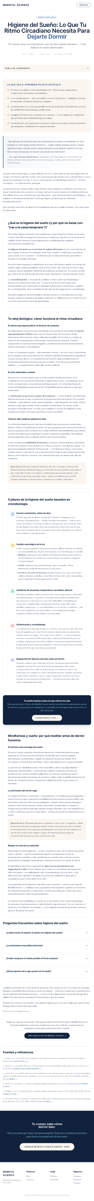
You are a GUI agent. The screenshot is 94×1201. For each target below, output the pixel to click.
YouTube (76, 1183)
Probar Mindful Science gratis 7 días (47, 1147)
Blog (28, 1176)
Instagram (77, 1176)
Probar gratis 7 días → (47, 718)
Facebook (77, 1180)
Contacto (30, 1180)
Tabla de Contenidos (17, 68)
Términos (53, 1176)
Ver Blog (83, 5)
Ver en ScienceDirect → (19, 1061)
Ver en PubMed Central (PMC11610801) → (24, 1069)
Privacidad (54, 1180)
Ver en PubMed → (10, 1079)
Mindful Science (16, 5)
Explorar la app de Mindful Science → (47, 1036)
